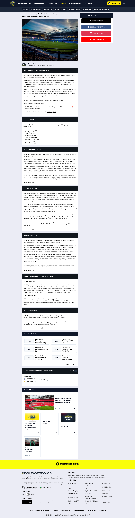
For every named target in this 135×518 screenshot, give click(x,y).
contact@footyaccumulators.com (83, 477)
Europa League (87, 9)
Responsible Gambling (42, 510)
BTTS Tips (88, 493)
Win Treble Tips (73, 493)
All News (25, 9)
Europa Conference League (102, 9)
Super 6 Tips (89, 483)
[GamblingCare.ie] (46, 488)
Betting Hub (103, 510)
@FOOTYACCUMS (97, 21)
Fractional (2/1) (27, 502)
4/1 (35, 135)
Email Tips (105, 493)
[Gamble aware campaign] (31, 487)
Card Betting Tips (73, 491)
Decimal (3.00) (37, 502)
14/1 (35, 143)
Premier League (36, 9)
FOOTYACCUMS (98, 33)
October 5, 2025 (51, 112)
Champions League (60, 9)
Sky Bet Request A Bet (91, 491)
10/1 (38, 139)
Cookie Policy (91, 510)
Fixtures (88, 3)
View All (72, 370)
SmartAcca (39, 3)
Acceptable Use (78, 510)
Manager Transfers (38, 14)
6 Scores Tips (106, 483)
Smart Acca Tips (73, 497)
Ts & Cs (55, 510)
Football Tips (24, 3)
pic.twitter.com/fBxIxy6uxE (32, 108)
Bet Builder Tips (106, 491)
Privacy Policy (65, 510)
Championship (48, 9)
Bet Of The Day (106, 487)
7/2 (34, 132)
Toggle (28, 494)
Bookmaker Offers (74, 9)
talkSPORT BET (39, 103)
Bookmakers (75, 3)
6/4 (36, 130)
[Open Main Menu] (124, 3)
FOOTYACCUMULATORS (97, 27)
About (30, 510)
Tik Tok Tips (106, 502)
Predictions (52, 3)
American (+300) (48, 502)
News (63, 3)
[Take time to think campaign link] (67, 465)
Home (23, 14)
